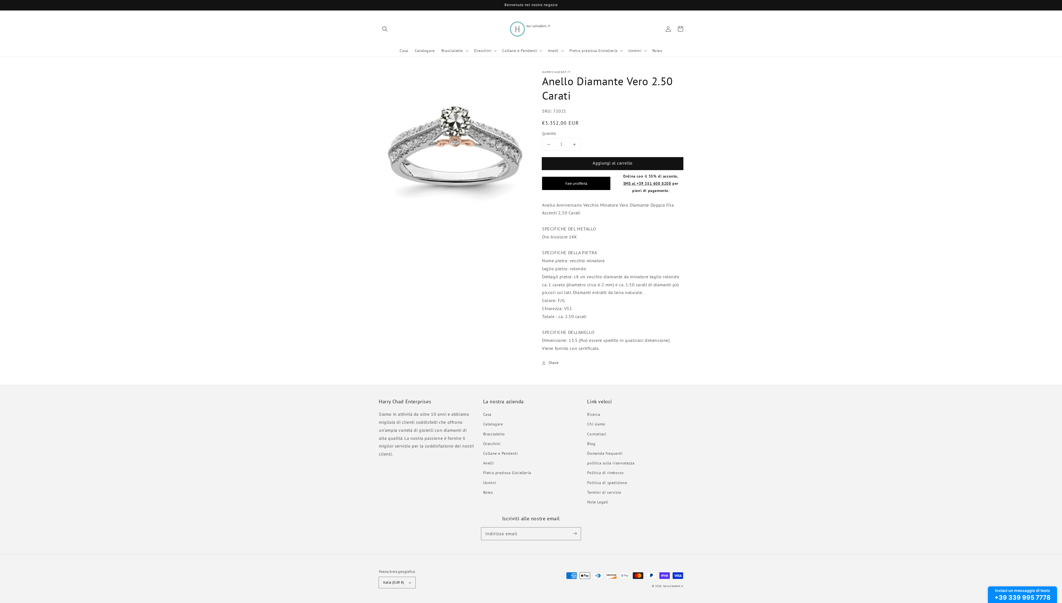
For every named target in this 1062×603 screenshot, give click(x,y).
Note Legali (597, 502)
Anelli (488, 463)
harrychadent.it (673, 586)
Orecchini (492, 443)
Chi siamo (596, 424)
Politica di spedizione (607, 482)
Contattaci (596, 434)
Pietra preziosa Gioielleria (507, 472)
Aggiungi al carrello (612, 163)
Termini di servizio (604, 492)
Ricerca (593, 414)
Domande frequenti (605, 453)
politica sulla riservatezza (610, 463)
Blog (591, 443)
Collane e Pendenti (500, 453)
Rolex (488, 492)
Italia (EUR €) (393, 582)
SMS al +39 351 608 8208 (647, 183)
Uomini (489, 482)
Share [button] (553, 362)
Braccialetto (494, 434)
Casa (487, 414)
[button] (385, 29)
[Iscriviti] (575, 533)
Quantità (549, 133)
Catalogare (493, 424)
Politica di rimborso (605, 472)
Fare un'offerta (576, 183)
